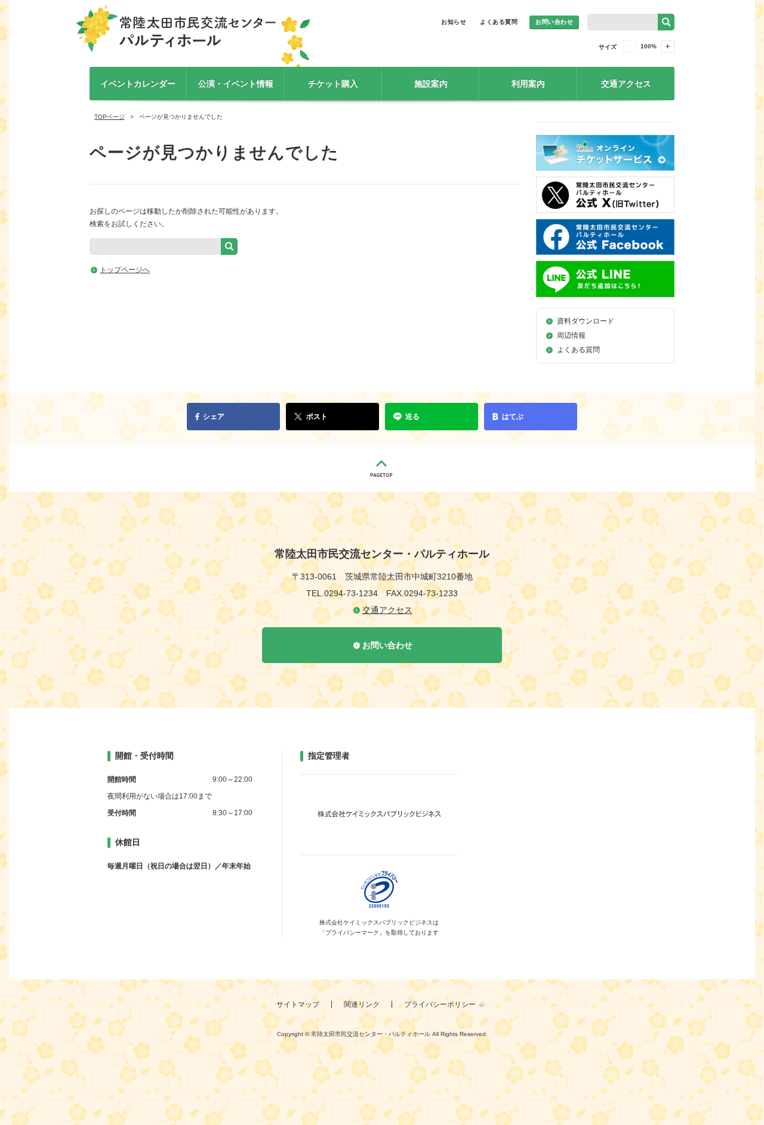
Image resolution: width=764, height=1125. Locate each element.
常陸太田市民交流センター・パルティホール (193, 40)
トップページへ (125, 270)
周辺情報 (571, 335)
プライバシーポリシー (440, 1004)
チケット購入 (333, 83)
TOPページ (109, 116)
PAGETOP (382, 468)
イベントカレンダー (137, 83)
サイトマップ (297, 1004)
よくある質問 (498, 22)
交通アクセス (626, 83)
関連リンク (362, 1004)
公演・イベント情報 (235, 83)
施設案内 (431, 83)
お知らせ (453, 22)
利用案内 (528, 83)
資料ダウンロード (585, 321)
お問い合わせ (554, 22)
